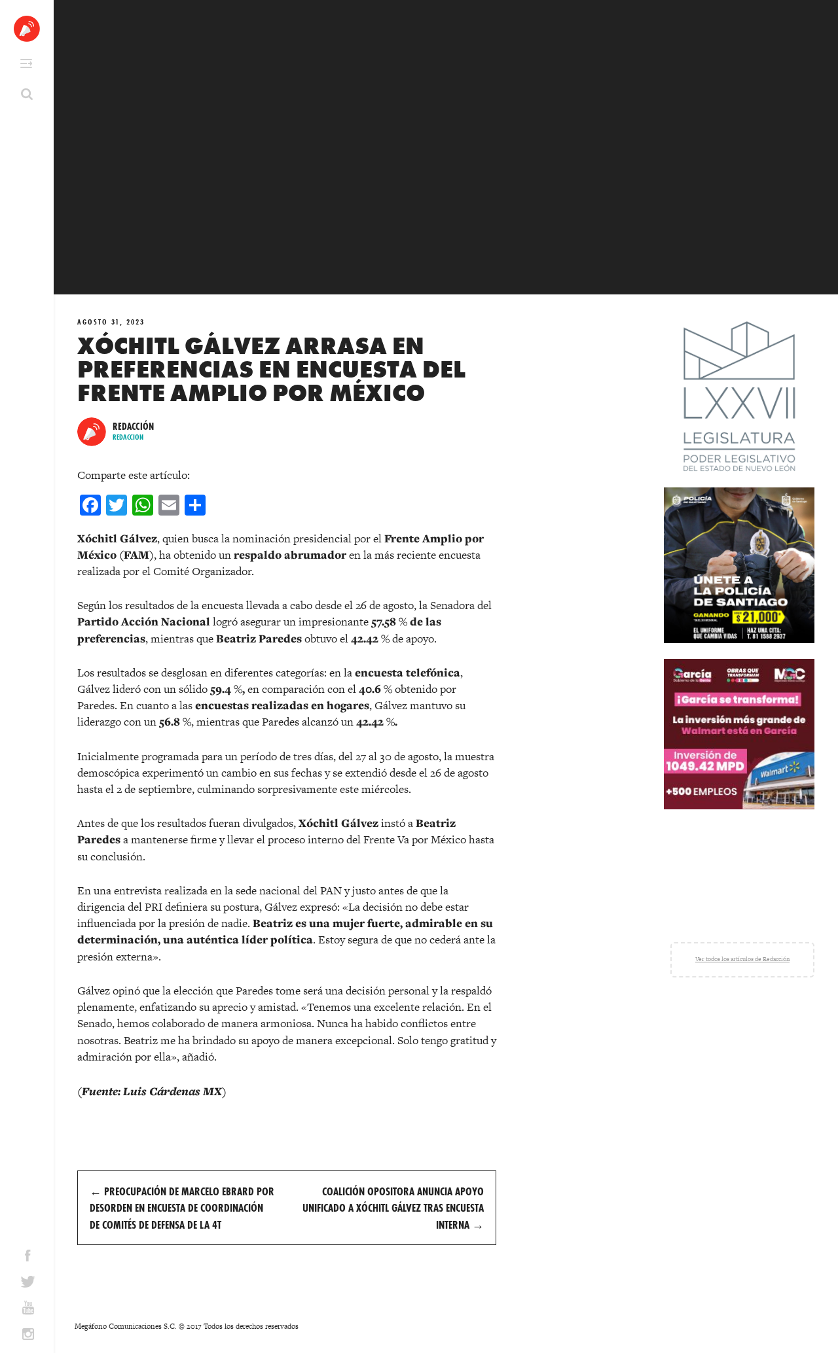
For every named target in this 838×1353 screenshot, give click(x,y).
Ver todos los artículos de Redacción (742, 959)
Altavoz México (27, 29)
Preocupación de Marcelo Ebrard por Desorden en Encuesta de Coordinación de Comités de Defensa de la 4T (182, 1207)
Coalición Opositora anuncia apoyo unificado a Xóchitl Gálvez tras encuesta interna (393, 1207)
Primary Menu (26, 63)
